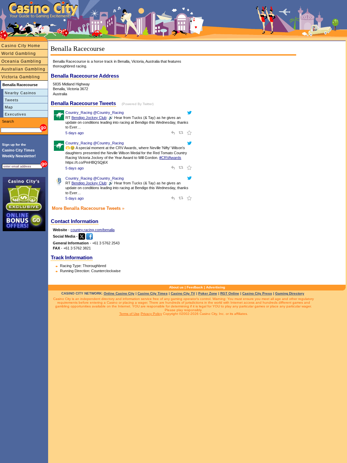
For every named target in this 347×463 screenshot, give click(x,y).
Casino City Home (20, 45)
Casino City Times (153, 293)
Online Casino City (119, 293)
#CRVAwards (170, 158)
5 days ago (74, 133)
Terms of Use (129, 314)
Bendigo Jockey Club (89, 118)
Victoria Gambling (20, 77)
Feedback (195, 287)
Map (9, 107)
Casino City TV (183, 293)
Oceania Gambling (21, 61)
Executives (15, 114)
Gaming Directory (289, 293)
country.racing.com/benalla (92, 230)
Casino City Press (257, 293)
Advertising (215, 287)
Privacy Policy (151, 314)
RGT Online (229, 293)
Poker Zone (207, 293)
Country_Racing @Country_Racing (94, 112)
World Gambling (18, 53)
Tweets (12, 100)
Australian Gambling (23, 69)
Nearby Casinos (20, 93)
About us (176, 287)
